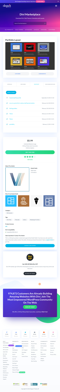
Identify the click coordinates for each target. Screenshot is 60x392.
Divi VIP (14, 358)
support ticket (49, 239)
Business (33, 352)
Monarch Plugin (15, 370)
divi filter (9, 219)
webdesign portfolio (35, 219)
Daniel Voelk (34, 168)
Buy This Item (30, 152)
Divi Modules (5, 347)
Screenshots (42, 73)
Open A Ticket (11, 92)
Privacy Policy (53, 354)
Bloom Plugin (15, 367)
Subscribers (34, 335)
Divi (13, 343)
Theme (11, 113)
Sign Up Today (30, 307)
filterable (17, 219)
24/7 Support (24, 350)
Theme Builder (6, 364)
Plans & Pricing (15, 372)
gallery (24, 219)
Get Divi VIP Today (30, 273)
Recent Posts (34, 343)
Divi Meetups (43, 343)
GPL (6, 226)
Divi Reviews (43, 356)
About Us (52, 343)
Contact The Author (30, 245)
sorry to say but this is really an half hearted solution (22, 103)
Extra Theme (15, 365)
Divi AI (13, 354)
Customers (52, 29)
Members (16, 335)
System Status (25, 356)
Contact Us (52, 348)
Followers (7, 335)
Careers (52, 345)
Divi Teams (14, 356)
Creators (44, 29)
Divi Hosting (15, 361)
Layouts (36, 29)
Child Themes (19, 29)
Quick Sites (5, 351)
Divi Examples (44, 350)
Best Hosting (34, 361)
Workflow (5, 358)
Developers (5, 375)
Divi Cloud (14, 352)
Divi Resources (34, 350)
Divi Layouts (9, 213)
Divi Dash (14, 363)
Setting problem (13, 108)
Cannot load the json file (15, 97)
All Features (5, 345)
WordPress (33, 354)
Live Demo (17, 73)
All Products (9, 29)
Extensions (28, 29)
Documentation (25, 343)
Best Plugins (33, 356)
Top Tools (33, 358)
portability (11, 124)
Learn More (40, 1)
